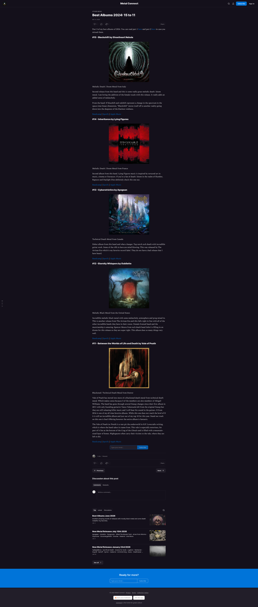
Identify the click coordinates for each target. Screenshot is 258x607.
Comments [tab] (97, 485)
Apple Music (115, 114)
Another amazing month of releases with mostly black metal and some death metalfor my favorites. (119, 520)
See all (96, 563)
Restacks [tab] (106, 485)
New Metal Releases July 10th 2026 (109, 531)
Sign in (251, 4)
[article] (129, 521)
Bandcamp (96, 114)
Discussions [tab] (108, 510)
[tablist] (101, 485)
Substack (119, 603)
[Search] (229, 4)
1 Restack (104, 456)
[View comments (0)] (101, 24)
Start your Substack (124, 598)
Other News (97, 11)
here (140, 29)
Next (159, 471)
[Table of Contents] (2, 303)
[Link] (89, 37)
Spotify (106, 114)
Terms (134, 593)
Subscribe (241, 4)
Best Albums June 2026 (103, 516)
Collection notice (142, 593)
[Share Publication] (233, 4)
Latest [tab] (100, 510)
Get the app (139, 598)
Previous (100, 471)
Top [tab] (95, 510)
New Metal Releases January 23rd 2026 (111, 547)
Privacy (128, 593)
